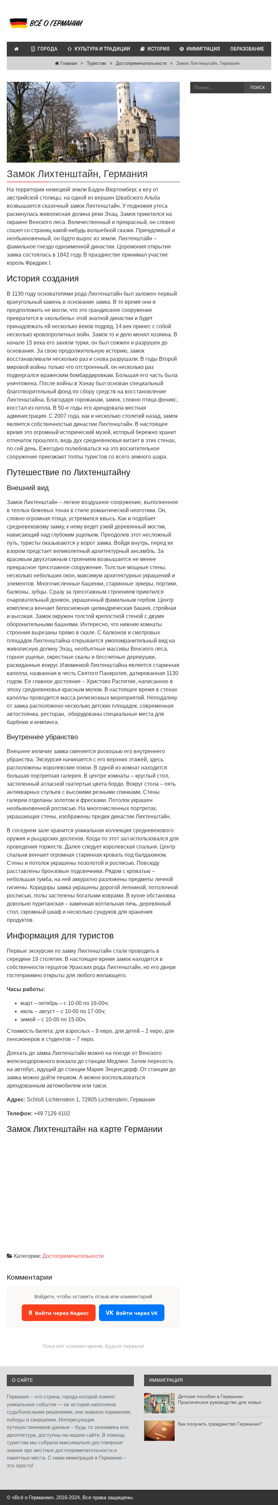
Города (47, 49)
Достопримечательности (141, 63)
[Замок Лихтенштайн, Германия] (93, 122)
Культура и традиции (102, 49)
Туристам (96, 63)
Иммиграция (203, 49)
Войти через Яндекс (58, 1313)
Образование (247, 49)
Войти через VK (132, 1313)
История (158, 49)
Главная (68, 63)
